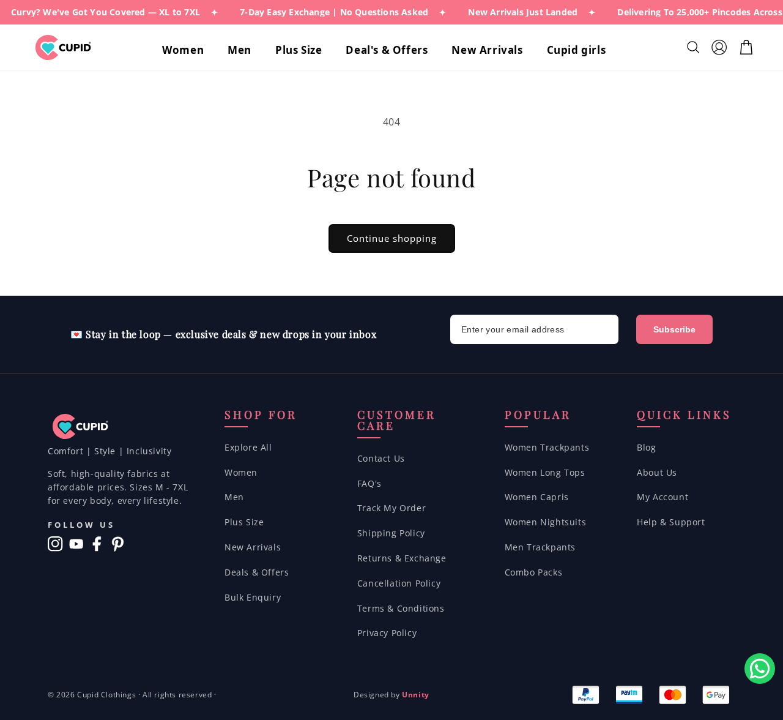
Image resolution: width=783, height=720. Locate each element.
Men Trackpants (540, 547)
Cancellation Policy (398, 583)
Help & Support (671, 522)
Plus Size (244, 522)
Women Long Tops (545, 472)
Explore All (248, 447)
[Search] (694, 47)
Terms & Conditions (401, 608)
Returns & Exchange (402, 558)
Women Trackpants (547, 447)
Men (234, 497)
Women (241, 472)
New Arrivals (253, 547)
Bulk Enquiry (253, 597)
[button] (187, 50)
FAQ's (369, 483)
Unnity (415, 694)
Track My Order (391, 508)
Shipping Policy (391, 533)
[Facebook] (97, 544)
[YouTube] (76, 544)
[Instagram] (55, 544)
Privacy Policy (387, 633)
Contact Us (381, 458)
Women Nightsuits (546, 522)
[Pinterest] (117, 544)
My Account (662, 497)
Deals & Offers (257, 572)
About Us (657, 472)
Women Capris (537, 497)
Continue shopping (392, 238)
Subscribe (674, 329)
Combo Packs (534, 572)
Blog (646, 447)
